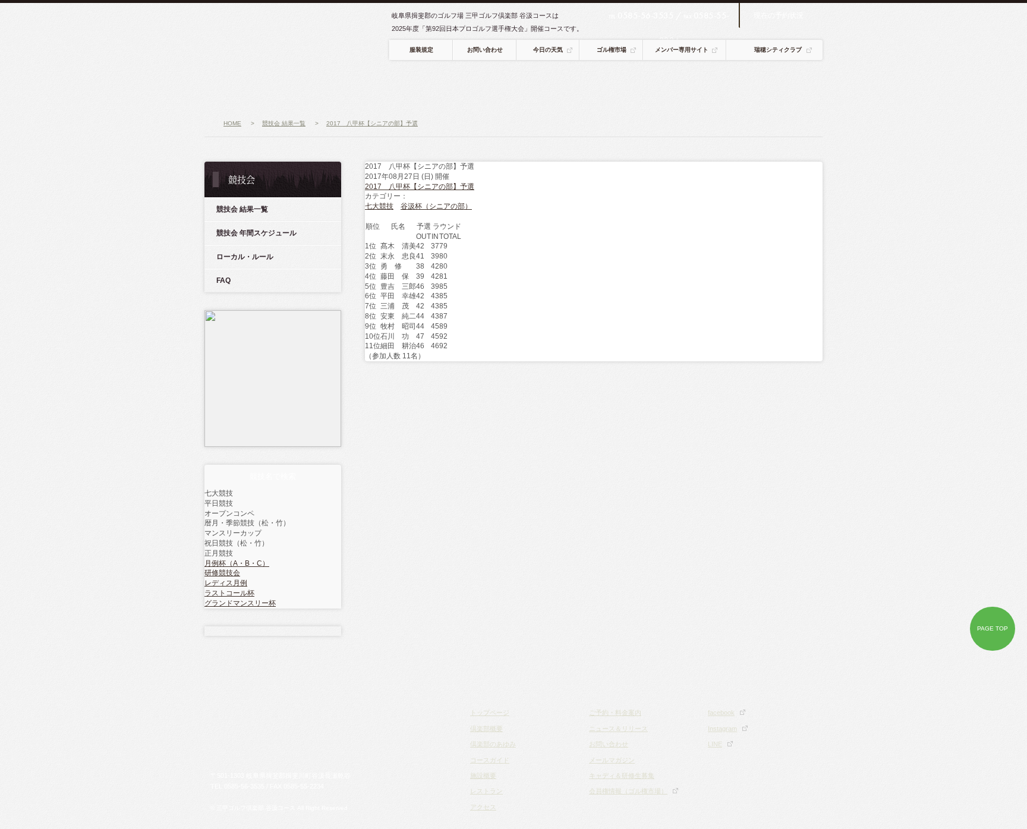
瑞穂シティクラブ (778, 49)
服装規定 (421, 49)
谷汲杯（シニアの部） (436, 206)
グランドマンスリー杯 (240, 603)
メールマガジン (612, 760)
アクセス (629, 86)
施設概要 (483, 775)
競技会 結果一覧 (242, 209)
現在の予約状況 (779, 15)
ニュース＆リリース (618, 728)
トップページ (489, 712)
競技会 (687, 86)
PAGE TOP (992, 628)
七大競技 (379, 206)
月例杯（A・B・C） (236, 563)
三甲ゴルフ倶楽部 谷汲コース (298, 35)
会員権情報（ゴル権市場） (628, 791)
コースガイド (444, 86)
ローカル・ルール (244, 257)
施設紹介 (509, 86)
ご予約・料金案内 (615, 712)
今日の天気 (548, 49)
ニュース (236, 86)
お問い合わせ (485, 49)
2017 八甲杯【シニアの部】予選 (419, 186)
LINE (715, 744)
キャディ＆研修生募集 (621, 775)
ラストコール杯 (229, 593)
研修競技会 (222, 573)
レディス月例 (225, 583)
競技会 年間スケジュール (256, 233)
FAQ (223, 280)
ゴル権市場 (611, 49)
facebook (721, 712)
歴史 (372, 86)
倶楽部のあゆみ (493, 744)
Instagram (722, 728)
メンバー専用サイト (681, 49)
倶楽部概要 (304, 86)
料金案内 (744, 86)
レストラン (569, 86)
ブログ (799, 86)
